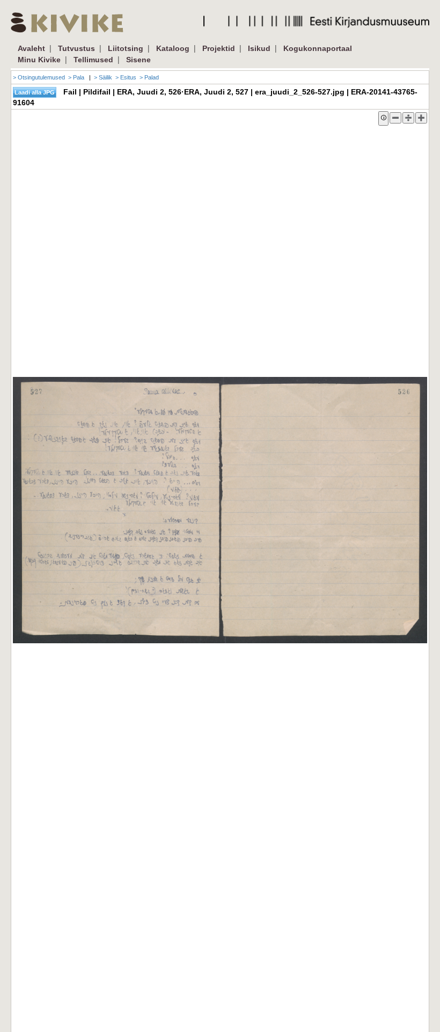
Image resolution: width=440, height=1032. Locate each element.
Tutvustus (76, 48)
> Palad (149, 77)
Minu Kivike (39, 59)
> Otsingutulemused (39, 77)
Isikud (259, 48)
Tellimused (93, 59)
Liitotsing (125, 48)
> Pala (76, 77)
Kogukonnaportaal (317, 48)
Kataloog (172, 48)
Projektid (218, 48)
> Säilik (103, 77)
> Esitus (125, 77)
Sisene (138, 59)
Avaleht (31, 48)
